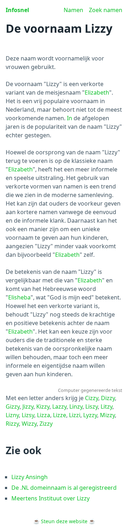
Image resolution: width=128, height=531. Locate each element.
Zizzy (46, 424)
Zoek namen (105, 10)
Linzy (75, 406)
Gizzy (13, 406)
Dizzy (108, 398)
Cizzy (91, 398)
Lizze (59, 415)
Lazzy (59, 406)
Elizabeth (97, 92)
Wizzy (29, 424)
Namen (73, 10)
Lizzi (74, 415)
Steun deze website (64, 521)
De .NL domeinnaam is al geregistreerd (64, 488)
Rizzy (12, 424)
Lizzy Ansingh (29, 477)
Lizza (43, 415)
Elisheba (19, 297)
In (69, 118)
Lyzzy (90, 415)
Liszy (91, 406)
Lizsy (28, 415)
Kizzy (42, 406)
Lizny (12, 415)
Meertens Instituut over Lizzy (50, 498)
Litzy (106, 406)
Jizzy (27, 406)
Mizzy (107, 415)
